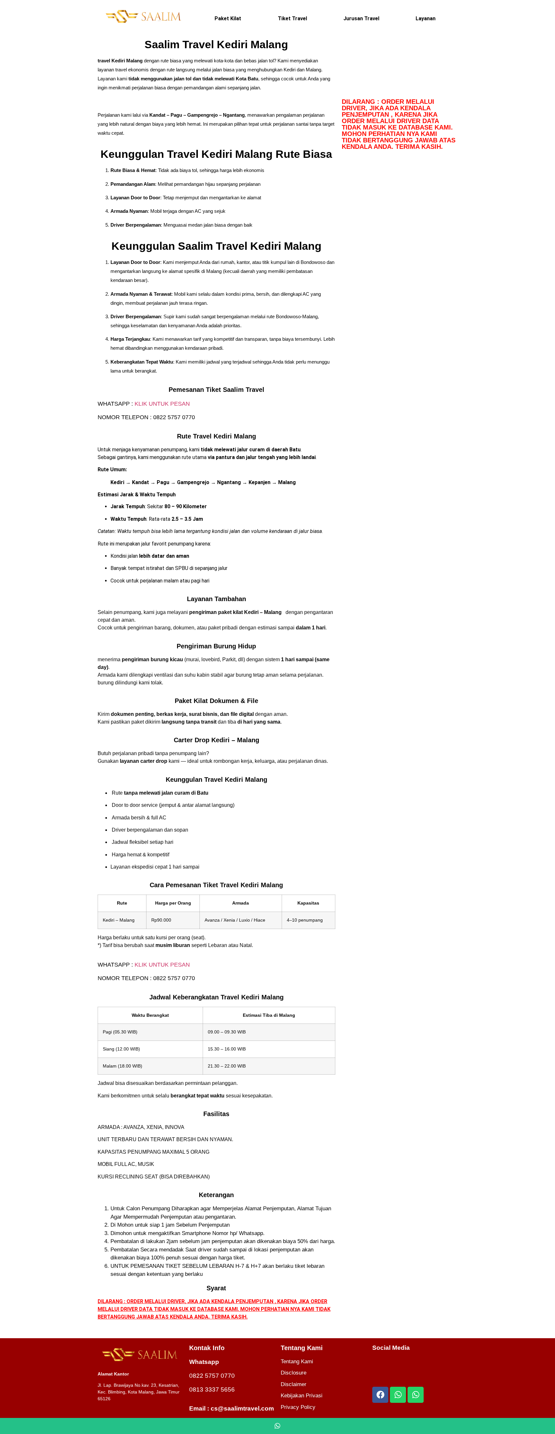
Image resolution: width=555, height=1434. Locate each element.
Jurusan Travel (361, 18)
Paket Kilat (228, 18)
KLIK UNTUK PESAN (162, 404)
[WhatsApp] (277, 1426)
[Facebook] (380, 1395)
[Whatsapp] (398, 1395)
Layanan (426, 18)
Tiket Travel (292, 18)
